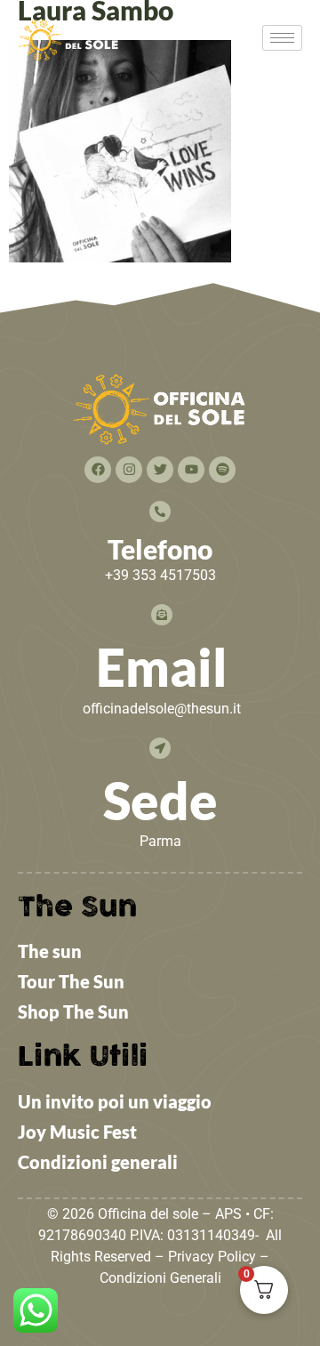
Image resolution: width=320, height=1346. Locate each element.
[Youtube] (191, 469)
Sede (160, 800)
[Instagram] (129, 469)
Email (162, 666)
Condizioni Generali (160, 1277)
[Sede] (160, 748)
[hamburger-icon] (282, 38)
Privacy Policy (212, 1256)
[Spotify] (222, 469)
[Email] (161, 614)
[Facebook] (97, 469)
